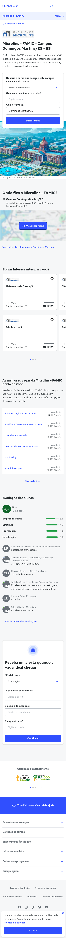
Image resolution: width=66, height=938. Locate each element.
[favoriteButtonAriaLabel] (52, 278)
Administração (13, 468)
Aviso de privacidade (45, 888)
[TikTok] (33, 907)
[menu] (60, 6)
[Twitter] (40, 907)
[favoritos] (51, 6)
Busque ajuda (10, 871)
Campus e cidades (14, 23)
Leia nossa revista (13, 851)
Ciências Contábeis (16, 435)
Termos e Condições (20, 888)
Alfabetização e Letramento (21, 413)
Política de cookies (12, 896)
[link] (30, 293)
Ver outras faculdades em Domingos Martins (28, 247)
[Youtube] (46, 907)
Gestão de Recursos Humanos (22, 446)
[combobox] (33, 99)
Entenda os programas (15, 861)
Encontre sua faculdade (16, 841)
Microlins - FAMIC (13, 15)
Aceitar (33, 930)
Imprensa (32, 896)
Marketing (11, 457)
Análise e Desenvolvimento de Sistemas (25, 424)
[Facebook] (19, 907)
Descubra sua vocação (15, 822)
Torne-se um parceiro (52, 896)
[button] (25, 359)
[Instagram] (26, 907)
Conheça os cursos (13, 832)
